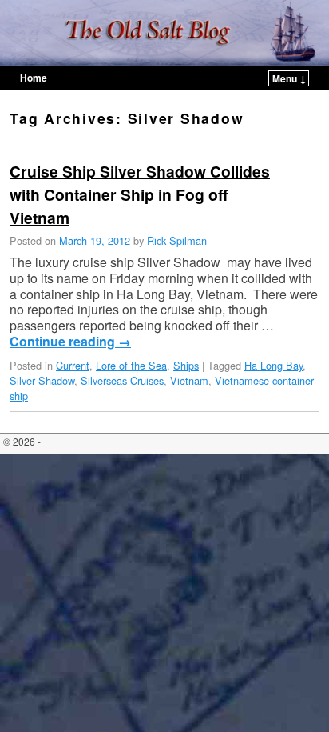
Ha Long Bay (273, 365)
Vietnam (189, 380)
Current (72, 365)
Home (33, 77)
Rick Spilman (177, 240)
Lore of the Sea (131, 365)
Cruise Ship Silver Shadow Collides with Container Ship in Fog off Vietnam (140, 194)
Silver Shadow (42, 380)
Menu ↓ (289, 78)
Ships (186, 365)
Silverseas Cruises (122, 380)
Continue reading (70, 342)
